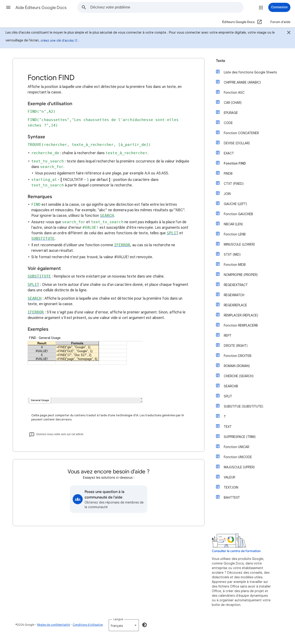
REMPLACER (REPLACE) (241, 315)
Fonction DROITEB (237, 356)
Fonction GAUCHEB (238, 214)
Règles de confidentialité (53, 624)
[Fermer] (289, 33)
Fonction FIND (235, 163)
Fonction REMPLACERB (241, 325)
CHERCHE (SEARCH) (239, 376)
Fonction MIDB (235, 265)
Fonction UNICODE (238, 457)
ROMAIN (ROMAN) (237, 366)
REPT (227, 335)
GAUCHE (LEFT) (235, 204)
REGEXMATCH (234, 295)
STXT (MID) (232, 254)
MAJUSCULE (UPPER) (239, 467)
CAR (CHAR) (233, 103)
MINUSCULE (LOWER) (239, 244)
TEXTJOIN (231, 487)
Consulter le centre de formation (236, 551)
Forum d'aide (280, 22)
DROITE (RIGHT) (236, 346)
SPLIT (228, 396)
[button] (8, 7)
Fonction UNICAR (236, 447)
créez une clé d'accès (57, 40)
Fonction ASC (234, 92)
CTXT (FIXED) (234, 184)
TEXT (228, 427)
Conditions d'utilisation (88, 624)
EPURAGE (231, 113)
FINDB (228, 173)
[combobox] (166, 7)
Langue (118, 619)
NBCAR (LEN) (233, 224)
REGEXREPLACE (235, 305)
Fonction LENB (235, 234)
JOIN (227, 194)
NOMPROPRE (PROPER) (241, 275)
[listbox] (124, 625)
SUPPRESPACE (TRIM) (240, 437)
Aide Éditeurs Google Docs (41, 7)
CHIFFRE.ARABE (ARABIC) (242, 82)
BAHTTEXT (232, 497)
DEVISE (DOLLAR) (237, 143)
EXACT (229, 153)
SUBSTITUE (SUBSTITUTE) (243, 406)
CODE (228, 123)
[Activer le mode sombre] (144, 624)
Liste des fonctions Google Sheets (250, 72)
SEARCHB (231, 386)
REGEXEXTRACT (236, 285)
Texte (220, 60)
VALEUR (229, 477)
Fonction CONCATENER (241, 133)
